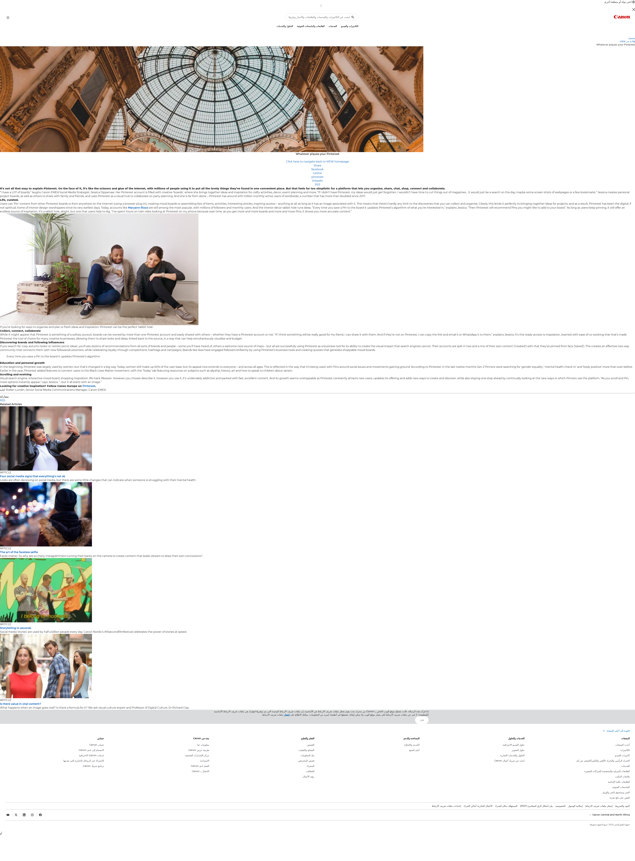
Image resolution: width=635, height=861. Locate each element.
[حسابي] (8, 17)
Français (314, 5)
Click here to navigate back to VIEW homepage (317, 161)
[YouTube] (8, 815)
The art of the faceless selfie (19, 552)
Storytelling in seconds (15, 628)
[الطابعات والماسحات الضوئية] (295, 26)
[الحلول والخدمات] (275, 26)
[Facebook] (40, 815)
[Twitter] (16, 815)
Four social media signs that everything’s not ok (32, 476)
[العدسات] (327, 26)
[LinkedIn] (24, 815)
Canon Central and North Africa (611, 814)
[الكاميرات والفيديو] (339, 26)
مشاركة (4, 396)
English (327, 5)
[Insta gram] (32, 815)
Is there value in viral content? (20, 703)
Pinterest (89, 386)
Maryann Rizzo (138, 207)
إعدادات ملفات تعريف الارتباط (446, 805)
